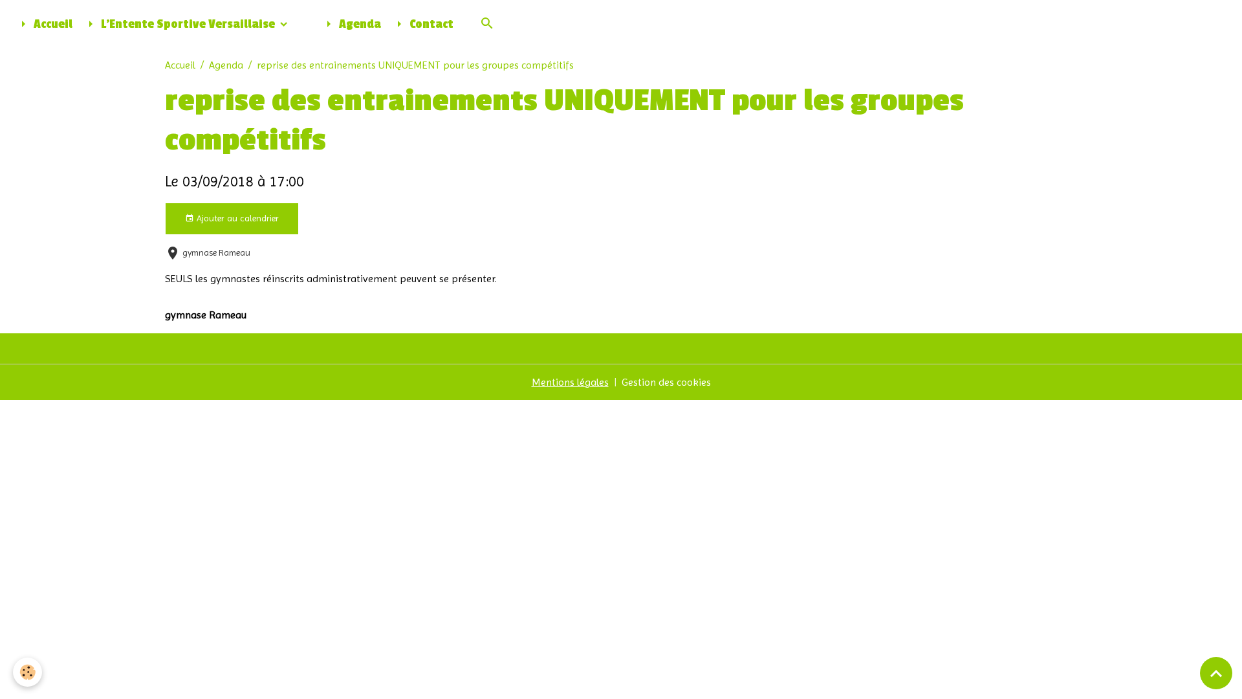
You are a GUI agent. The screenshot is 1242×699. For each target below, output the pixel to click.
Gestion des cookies (666, 382)
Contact (430, 24)
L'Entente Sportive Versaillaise (188, 24)
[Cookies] (27, 672)
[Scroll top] (1216, 673)
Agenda (358, 24)
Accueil (51, 24)
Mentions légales (570, 382)
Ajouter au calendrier (236, 218)
